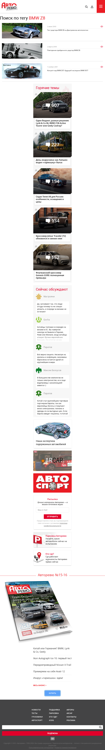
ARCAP (69, 713)
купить (52, 693)
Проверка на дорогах (11, 25)
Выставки (7, 65)
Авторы (70, 709)
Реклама (71, 720)
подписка (52, 733)
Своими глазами (9, 45)
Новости (36, 709)
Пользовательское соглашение (41, 748)
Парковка (54, 713)
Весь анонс (39, 685)
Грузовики (37, 717)
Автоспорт (37, 720)
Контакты (71, 717)
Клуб (51, 720)
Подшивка (54, 709)
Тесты (34, 713)
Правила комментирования (65, 748)
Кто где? (53, 717)
